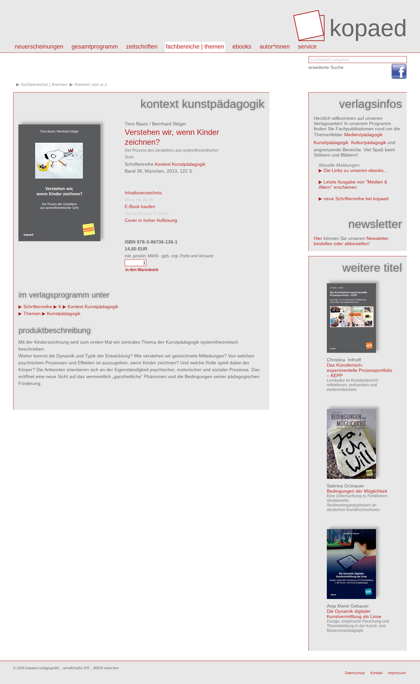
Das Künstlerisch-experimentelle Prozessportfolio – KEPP (359, 370)
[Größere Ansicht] (59, 239)
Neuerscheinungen (39, 46)
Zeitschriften (142, 46)
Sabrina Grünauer (345, 485)
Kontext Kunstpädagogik (180, 164)
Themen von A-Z (90, 84)
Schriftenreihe (37, 306)
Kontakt (376, 673)
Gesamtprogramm (95, 46)
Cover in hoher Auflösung (151, 220)
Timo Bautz (136, 123)
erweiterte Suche (326, 67)
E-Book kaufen (140, 206)
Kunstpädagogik (63, 313)
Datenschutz (355, 673)
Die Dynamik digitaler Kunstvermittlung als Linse (354, 614)
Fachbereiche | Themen (195, 46)
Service (307, 46)
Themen (32, 313)
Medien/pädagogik (363, 134)
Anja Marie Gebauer (348, 606)
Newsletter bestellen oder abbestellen (351, 241)
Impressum (397, 673)
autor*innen (275, 46)
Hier (318, 238)
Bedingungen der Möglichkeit (357, 491)
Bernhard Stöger (169, 123)
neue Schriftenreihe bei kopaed (356, 198)
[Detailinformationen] (351, 351)
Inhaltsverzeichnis (143, 192)
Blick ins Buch (139, 199)
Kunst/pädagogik (331, 142)
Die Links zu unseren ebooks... (356, 170)
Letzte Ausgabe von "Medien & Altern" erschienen (353, 184)
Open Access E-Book (146, 213)
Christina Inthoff (344, 359)
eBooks (241, 46)
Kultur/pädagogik (368, 142)
